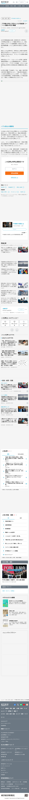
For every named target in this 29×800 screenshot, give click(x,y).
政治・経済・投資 (6, 18)
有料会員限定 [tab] (21, 454)
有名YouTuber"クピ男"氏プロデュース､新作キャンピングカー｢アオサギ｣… (14, 477)
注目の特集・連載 (7, 562)
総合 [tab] (8, 454)
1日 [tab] (8, 518)
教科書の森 (3, 756)
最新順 (7, 5)
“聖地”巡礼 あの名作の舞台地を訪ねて (14, 539)
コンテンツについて (5, 766)
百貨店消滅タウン (9, 521)
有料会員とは (14, 177)
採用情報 (9, 781)
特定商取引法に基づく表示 (12, 786)
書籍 (15, 711)
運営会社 (3, 781)
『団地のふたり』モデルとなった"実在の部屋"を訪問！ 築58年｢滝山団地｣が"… (14, 465)
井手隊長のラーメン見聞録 (11, 550)
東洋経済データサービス (6, 752)
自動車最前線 (8, 525)
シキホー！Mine (4, 741)
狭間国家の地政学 (13, 620)
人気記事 (5, 451)
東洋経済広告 (4, 754)
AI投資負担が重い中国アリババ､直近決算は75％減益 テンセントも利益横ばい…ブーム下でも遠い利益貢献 (9, 293)
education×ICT (4, 721)
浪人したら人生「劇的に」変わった (13, 543)
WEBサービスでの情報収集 (7, 784)
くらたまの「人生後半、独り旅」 (13, 536)
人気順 (19, 5)
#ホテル (8, 590)
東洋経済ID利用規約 (5, 788)
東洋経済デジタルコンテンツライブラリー (10, 739)
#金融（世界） (4, 191)
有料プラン (3, 768)
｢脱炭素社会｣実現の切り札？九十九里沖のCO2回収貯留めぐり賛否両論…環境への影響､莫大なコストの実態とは (9, 264)
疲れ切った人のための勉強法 (16, 600)
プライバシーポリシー (20, 784)
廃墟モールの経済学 (10, 532)
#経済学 (2, 187)
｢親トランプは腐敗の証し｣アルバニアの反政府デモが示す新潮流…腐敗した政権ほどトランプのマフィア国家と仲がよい (9, 250)
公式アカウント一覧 (16, 781)
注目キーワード (6, 587)
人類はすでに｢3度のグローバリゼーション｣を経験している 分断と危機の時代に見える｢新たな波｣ (9, 420)
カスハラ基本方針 (15, 788)
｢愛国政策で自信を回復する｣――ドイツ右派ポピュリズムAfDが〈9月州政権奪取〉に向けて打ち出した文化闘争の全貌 (9, 271)
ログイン (22, 2)
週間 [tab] (21, 518)
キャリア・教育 (19, 713)
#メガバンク (14, 191)
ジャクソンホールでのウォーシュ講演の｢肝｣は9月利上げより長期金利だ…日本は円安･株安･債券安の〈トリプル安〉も (9, 411)
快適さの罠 (11, 610)
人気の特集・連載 (7, 515)
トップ (2, 5)
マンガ (25, 708)
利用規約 (3, 774)
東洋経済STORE (4, 737)
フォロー (12, 30)
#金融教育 (10, 187)
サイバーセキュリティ (6, 723)
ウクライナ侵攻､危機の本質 (11, 547)
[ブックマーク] (26, 31)
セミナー (3, 711)
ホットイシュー (9, 554)
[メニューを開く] (27, 2)
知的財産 (3, 786)
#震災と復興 (19, 187)
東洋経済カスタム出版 (20, 754)
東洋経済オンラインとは (6, 763)
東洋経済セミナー (19, 752)
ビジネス (3, 713)
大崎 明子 (3, 30)
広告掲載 (25, 781)
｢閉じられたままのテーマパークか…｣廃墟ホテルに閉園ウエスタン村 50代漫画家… (14, 471)
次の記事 (25, 20)
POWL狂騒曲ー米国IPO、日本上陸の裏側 (13, 580)
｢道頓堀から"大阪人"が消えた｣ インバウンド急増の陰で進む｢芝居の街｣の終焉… (14, 483)
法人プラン (3, 770)
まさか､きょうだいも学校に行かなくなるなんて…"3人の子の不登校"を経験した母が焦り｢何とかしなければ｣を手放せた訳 (9, 300)
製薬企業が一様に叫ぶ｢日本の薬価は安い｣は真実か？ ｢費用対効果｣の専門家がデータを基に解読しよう (9, 286)
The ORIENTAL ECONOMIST (7, 732)
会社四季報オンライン (6, 734)
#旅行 (3, 590)
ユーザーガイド (4, 772)
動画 (23, 5)
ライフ (26, 713)
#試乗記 (12, 590)
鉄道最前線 (7, 528)
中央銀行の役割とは (18, 223)
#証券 (22, 191)
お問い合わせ (24, 788)
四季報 (9, 711)
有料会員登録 (14, 173)
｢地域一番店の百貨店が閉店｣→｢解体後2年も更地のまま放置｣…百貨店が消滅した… (14, 458)
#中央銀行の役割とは (16, 18)
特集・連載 (13, 5)
